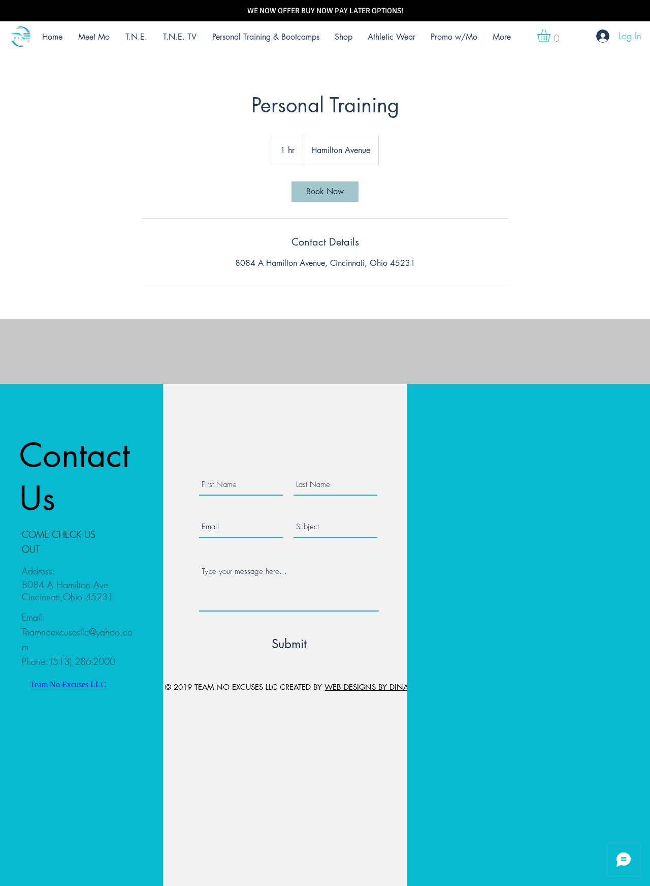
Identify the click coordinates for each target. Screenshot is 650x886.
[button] (551, 35)
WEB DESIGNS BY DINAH (369, 687)
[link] (325, 191)
